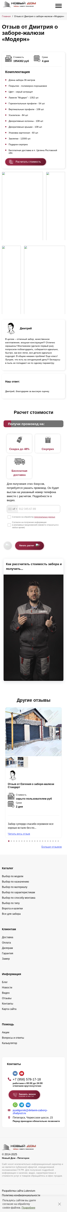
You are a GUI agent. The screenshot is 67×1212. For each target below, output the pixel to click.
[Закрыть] (59, 1204)
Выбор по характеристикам (18, 892)
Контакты (7, 1003)
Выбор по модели (12, 876)
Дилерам (7, 948)
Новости (7, 987)
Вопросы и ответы (13, 1037)
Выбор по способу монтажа (18, 897)
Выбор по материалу (14, 887)
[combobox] (12, 509)
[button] (8, 841)
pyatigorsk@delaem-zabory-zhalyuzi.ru (30, 1112)
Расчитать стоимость (28, 161)
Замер (6, 958)
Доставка (7, 937)
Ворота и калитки (12, 908)
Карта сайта (9, 1009)
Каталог (7, 868)
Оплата (6, 942)
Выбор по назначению (15, 881)
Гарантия (7, 953)
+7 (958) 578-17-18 (27, 1079)
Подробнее (28, 1207)
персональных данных (44, 517)
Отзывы (7, 998)
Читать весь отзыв (19, 833)
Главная (6, 16)
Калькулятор (9, 1043)
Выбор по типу (11, 903)
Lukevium (29, 1190)
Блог (5, 982)
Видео (6, 992)
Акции (5, 1032)
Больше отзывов (51, 846)
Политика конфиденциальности (21, 1195)
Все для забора (11, 913)
